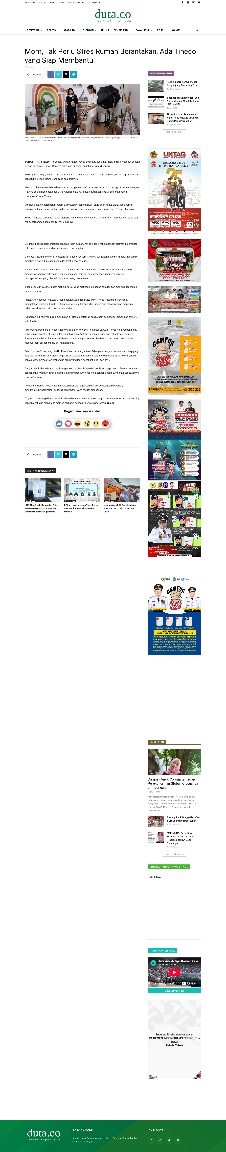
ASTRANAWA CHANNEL (162, 950)
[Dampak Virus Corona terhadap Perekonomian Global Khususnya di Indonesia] (174, 762)
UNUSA (105, 30)
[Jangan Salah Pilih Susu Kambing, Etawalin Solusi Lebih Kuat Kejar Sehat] (122, 490)
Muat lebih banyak (173, 131)
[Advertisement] (82, 151)
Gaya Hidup (143, 30)
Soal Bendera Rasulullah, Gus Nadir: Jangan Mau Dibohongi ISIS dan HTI (183, 101)
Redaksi (61, 2)
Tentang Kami (94, 2)
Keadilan (69, 30)
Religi (160, 30)
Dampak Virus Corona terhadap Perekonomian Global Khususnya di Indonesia (173, 783)
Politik (51, 30)
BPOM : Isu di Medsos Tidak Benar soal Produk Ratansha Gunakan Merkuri (81, 508)
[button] (197, 30)
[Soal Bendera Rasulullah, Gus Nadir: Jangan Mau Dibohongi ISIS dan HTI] (156, 102)
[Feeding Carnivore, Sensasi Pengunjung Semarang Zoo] (156, 86)
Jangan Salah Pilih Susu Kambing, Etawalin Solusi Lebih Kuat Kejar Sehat (120, 508)
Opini (151, 774)
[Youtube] (198, 2)
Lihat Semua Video (174, 990)
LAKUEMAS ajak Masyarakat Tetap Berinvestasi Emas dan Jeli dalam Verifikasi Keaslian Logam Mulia (41, 508)
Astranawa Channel (76, 2)
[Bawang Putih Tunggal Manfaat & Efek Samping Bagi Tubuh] (156, 821)
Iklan (52, 2)
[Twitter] (193, 2)
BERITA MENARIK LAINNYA (40, 471)
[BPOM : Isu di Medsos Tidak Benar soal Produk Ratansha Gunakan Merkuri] (82, 490)
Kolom (176, 30)
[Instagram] (187, 2)
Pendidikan (121, 30)
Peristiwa (33, 30)
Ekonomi (88, 30)
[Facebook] (182, 2)
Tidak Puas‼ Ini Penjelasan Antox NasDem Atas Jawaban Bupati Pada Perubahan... (182, 117)
